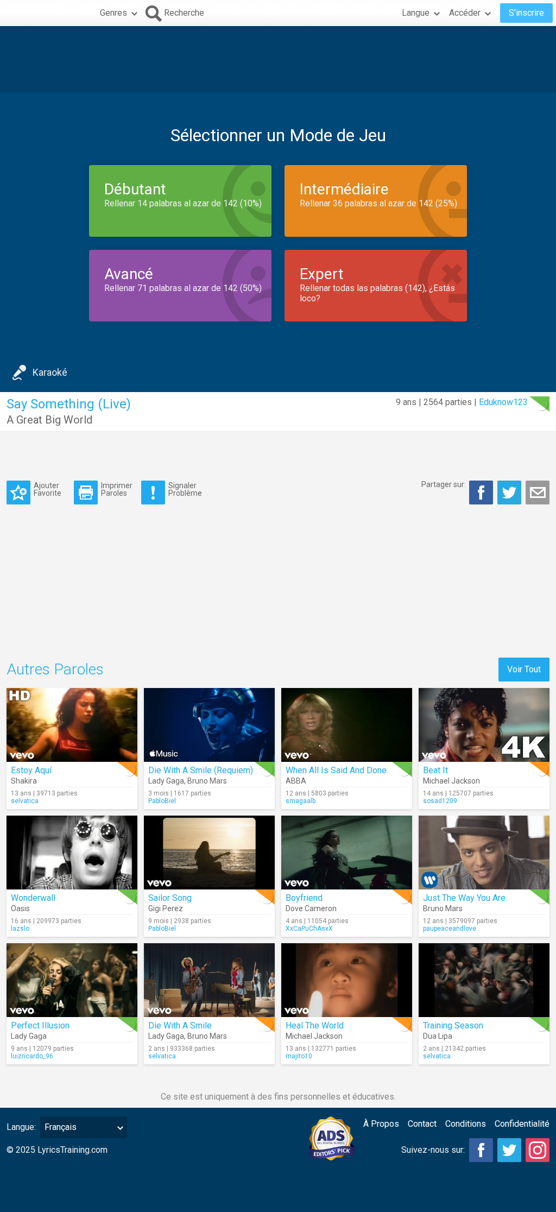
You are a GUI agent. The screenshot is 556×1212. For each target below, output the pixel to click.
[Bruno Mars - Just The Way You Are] (484, 852)
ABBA (296, 781)
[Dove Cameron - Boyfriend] (346, 852)
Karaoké (50, 372)
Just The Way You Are (464, 898)
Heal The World (315, 1025)
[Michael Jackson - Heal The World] (346, 980)
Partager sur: (443, 484)
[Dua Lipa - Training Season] (484, 980)
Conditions (465, 1124)
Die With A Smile (180, 1025)
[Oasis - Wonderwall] (72, 852)
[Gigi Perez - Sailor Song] (209, 852)
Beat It (435, 770)
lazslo (20, 928)
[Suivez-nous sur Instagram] (537, 1150)
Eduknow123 (503, 402)
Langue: (21, 1127)
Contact (422, 1124)
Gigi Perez (165, 908)
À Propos (381, 1124)
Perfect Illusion (40, 1025)
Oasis (20, 908)
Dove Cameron (311, 908)
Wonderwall (33, 898)
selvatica (25, 801)
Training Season (453, 1025)
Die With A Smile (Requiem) (200, 770)
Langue (415, 13)
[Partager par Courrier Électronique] (537, 492)
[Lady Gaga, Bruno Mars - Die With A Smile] (209, 980)
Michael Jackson (451, 781)
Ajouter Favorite (47, 489)
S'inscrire (526, 13)
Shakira (24, 781)
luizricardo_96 (32, 1056)
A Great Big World (49, 419)
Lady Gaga (166, 781)
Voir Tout (524, 669)
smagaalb (300, 801)
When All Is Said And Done (336, 770)
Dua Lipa (437, 1036)
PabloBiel (162, 801)
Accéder (465, 13)
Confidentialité (522, 1124)
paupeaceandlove (449, 928)
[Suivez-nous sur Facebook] (481, 1150)
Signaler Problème (185, 489)
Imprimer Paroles (116, 489)
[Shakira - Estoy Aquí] (72, 725)
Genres (113, 13)
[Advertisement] (278, 59)
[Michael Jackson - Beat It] (484, 725)
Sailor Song (170, 898)
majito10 (299, 1056)
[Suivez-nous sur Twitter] (509, 1150)
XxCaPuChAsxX (309, 928)
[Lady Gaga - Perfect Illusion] (72, 980)
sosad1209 (440, 801)
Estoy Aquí (31, 770)
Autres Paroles (55, 669)
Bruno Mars (207, 781)
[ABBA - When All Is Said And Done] (346, 725)
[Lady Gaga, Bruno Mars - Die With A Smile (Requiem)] (209, 725)
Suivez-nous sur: (433, 1150)
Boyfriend (304, 898)
